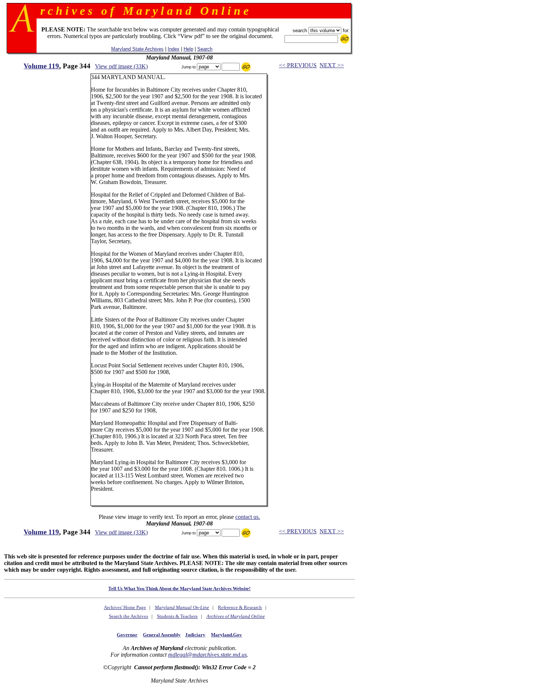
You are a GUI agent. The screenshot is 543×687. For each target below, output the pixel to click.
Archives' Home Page (125, 607)
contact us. (247, 517)
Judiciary (195, 634)
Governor (127, 634)
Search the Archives (128, 616)
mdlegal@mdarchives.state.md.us (207, 655)
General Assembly (162, 634)
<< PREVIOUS (298, 65)
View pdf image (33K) (121, 66)
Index (174, 49)
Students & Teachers (177, 616)
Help (188, 49)
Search (204, 49)
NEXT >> (332, 65)
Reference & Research (240, 607)
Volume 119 (41, 66)
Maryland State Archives (137, 49)
